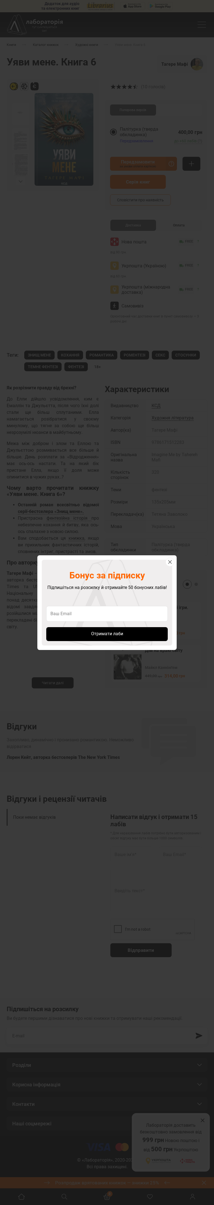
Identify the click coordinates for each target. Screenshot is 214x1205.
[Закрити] (170, 562)
